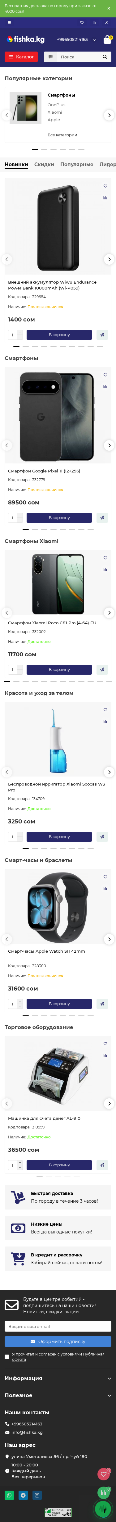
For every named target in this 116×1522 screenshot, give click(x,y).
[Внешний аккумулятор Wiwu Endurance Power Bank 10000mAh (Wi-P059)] (58, 228)
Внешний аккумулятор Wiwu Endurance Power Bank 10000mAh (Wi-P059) (52, 285)
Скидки (44, 164)
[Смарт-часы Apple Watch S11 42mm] (58, 908)
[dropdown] (9, 22)
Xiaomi (55, 112)
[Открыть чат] (103, 1509)
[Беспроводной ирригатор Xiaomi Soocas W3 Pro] (58, 741)
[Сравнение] (94, 22)
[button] (7, 115)
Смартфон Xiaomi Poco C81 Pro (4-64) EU (52, 622)
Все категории (62, 135)
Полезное (18, 1395)
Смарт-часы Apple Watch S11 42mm (46, 951)
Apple (54, 119)
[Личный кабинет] (106, 22)
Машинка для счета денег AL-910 (44, 1118)
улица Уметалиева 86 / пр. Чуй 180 (49, 1456)
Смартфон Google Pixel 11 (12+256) (44, 470)
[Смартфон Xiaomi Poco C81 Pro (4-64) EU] (58, 584)
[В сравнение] (105, 197)
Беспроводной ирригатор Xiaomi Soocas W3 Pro (56, 787)
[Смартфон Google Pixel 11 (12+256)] (58, 416)
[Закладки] (82, 22)
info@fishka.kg (27, 1432)
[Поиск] (105, 57)
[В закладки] (105, 185)
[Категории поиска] (50, 57)
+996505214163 (72, 39)
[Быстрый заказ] (102, 335)
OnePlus (57, 104)
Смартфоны (61, 95)
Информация (23, 1378)
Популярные (76, 164)
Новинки (16, 164)
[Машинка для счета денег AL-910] (58, 1075)
